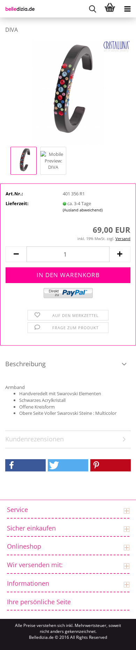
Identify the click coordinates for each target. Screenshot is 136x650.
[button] (16, 254)
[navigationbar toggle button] (127, 8)
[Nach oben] (14, 639)
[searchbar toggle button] (92, 8)
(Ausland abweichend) (83, 209)
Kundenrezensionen (34, 439)
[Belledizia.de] (17, 8)
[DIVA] (68, 92)
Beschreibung (25, 364)
